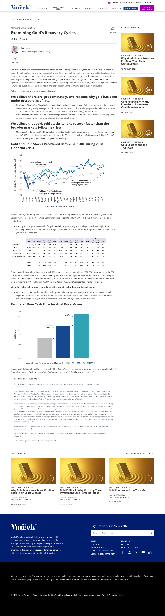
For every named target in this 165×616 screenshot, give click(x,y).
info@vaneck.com (108, 579)
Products (43, 8)
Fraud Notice (128, 541)
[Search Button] (34, 8)
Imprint (125, 544)
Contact (95, 544)
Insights (89, 8)
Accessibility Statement (103, 554)
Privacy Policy (98, 547)
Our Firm (116, 8)
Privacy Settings (129, 547)
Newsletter (131, 8)
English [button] (148, 3)
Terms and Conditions (102, 551)
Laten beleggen (147, 8)
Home (93, 541)
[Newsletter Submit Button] (152, 533)
